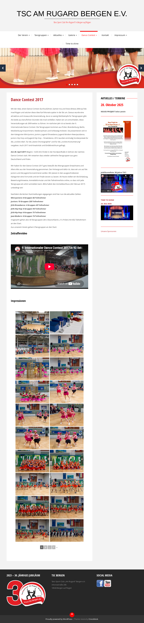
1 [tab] (66, 84)
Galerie (71, 35)
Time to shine (72, 43)
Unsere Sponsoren (108, 231)
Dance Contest (88, 35)
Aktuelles (57, 35)
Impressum (119, 35)
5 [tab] (77, 84)
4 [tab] (74, 84)
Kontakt (105, 35)
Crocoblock (93, 619)
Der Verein (23, 35)
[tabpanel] (72, 68)
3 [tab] (72, 84)
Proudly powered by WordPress (59, 619)
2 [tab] (69, 84)
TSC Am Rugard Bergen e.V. (72, 13)
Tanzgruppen (40, 35)
